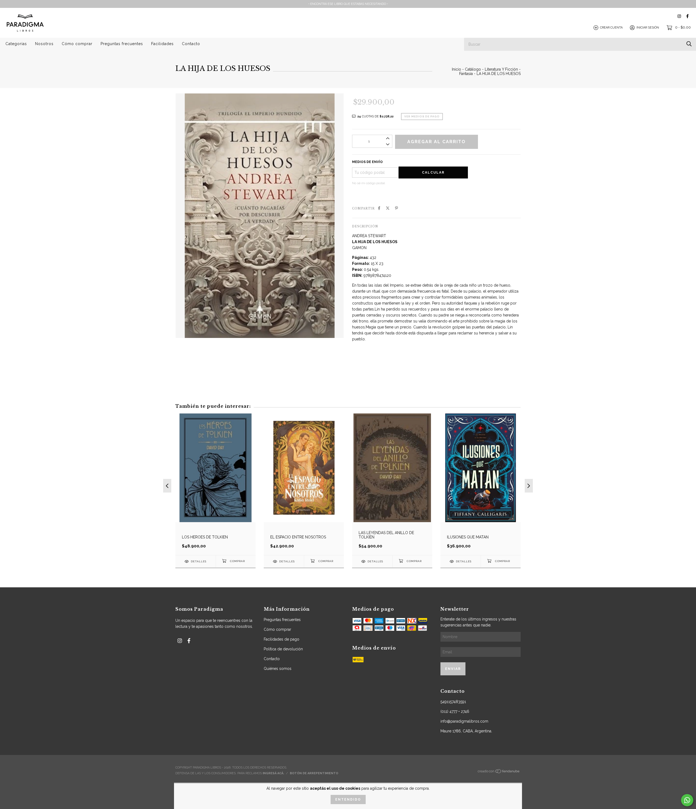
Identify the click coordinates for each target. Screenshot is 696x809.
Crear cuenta (611, 27)
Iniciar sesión (647, 27)
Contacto (191, 44)
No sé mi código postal (368, 183)
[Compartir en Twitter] (388, 208)
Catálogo (473, 69)
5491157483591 (453, 702)
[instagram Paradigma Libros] (679, 16)
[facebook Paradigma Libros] (687, 16)
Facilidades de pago (281, 639)
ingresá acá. (273, 773)
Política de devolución (283, 649)
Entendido (348, 799)
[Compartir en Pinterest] (396, 208)
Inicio (456, 69)
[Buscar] (689, 44)
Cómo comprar (77, 44)
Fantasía (466, 73)
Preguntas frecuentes (122, 44)
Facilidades (162, 44)
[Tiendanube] (499, 772)
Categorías (16, 44)
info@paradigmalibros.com (464, 721)
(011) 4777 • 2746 (454, 711)
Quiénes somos (277, 668)
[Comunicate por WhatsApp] (687, 800)
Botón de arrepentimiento (314, 773)
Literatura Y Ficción (501, 69)
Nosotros (44, 44)
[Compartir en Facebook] (379, 208)
